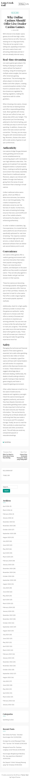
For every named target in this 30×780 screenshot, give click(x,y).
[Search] (28, 4)
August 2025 (7, 537)
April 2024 (6, 600)
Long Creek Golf (7, 4)
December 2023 (8, 615)
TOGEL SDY (6, 475)
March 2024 (6, 603)
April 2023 (6, 646)
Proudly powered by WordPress (11, 775)
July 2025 (6, 541)
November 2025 (8, 526)
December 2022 (8, 662)
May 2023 (6, 642)
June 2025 (6, 545)
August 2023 (7, 631)
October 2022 (7, 670)
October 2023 (7, 623)
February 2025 (7, 561)
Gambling (7, 442)
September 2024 (8, 580)
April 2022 (6, 693)
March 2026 (6, 510)
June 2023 (6, 638)
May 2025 (6, 549)
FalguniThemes (15, 777)
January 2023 (7, 658)
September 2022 (8, 673)
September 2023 (8, 627)
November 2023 (8, 619)
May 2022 (6, 689)
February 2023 (7, 654)
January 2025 (7, 565)
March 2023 (6, 650)
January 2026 (7, 518)
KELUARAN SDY (7, 471)
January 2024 (7, 611)
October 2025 (7, 529)
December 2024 (8, 568)
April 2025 (6, 553)
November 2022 (8, 666)
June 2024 (6, 592)
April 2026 (6, 506)
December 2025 (8, 522)
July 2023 (6, 634)
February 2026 (7, 514)
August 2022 (7, 677)
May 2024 (6, 596)
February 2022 (7, 701)
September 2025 (8, 533)
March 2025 (6, 557)
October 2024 (7, 576)
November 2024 (8, 572)
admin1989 (15, 30)
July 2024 (6, 588)
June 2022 (6, 685)
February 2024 (7, 607)
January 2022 (7, 705)
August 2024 (7, 584)
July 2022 (6, 681)
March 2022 (6, 697)
